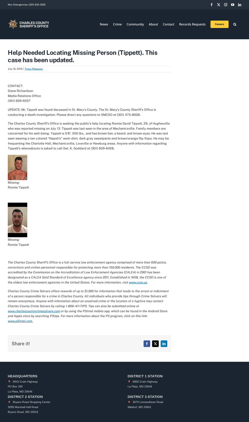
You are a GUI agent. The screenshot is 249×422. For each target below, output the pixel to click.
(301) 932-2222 (37, 4)
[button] (234, 24)
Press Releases (34, 68)
